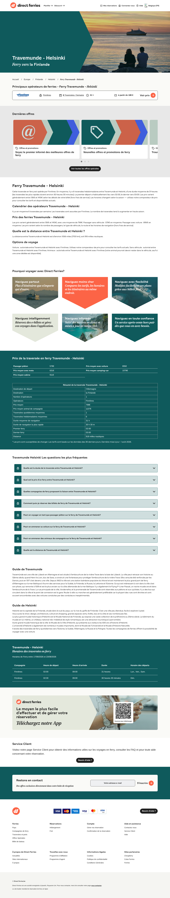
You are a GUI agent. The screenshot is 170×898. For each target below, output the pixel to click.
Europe (27, 79)
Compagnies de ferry (20, 831)
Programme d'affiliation (58, 856)
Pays (14, 828)
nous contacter (96, 885)
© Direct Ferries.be (18, 881)
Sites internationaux (20, 859)
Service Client (129, 831)
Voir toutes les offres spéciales (85, 169)
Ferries (127, 863)
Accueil (15, 79)
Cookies (90, 856)
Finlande (39, 79)
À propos (15, 863)
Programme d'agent (57, 859)
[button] (86, 468)
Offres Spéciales (18, 838)
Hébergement (55, 828)
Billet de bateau (18, 841)
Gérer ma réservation (95, 828)
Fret (51, 831)
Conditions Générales (95, 863)
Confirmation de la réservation (98, 831)
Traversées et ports (19, 835)
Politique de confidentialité (97, 859)
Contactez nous (130, 828)
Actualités (16, 856)
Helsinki (51, 79)
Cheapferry (128, 856)
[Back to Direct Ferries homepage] (25, 5)
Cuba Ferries (129, 859)
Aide (126, 835)
